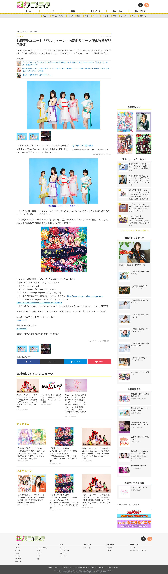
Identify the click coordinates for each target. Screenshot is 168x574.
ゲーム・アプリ (57, 16)
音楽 (86, 16)
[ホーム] (18, 32)
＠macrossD (22, 329)
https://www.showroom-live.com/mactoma (85, 296)
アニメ (45, 16)
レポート (64, 553)
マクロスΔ (23, 424)
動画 (109, 550)
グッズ (95, 16)
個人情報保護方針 (82, 567)
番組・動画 (117, 11)
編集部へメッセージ (54, 567)
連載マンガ (95, 11)
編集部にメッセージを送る (103, 154)
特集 (73, 11)
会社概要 (92, 567)
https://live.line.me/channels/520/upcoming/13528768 (39, 303)
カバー (63, 548)
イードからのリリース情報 (104, 567)
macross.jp (21, 320)
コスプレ (124, 16)
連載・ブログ (139, 11)
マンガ (70, 16)
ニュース (50, 11)
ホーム (28, 11)
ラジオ (110, 548)
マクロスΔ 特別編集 (84, 145)
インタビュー (65, 550)
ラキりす (64, 556)
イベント (105, 16)
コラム (133, 548)
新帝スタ (143, 16)
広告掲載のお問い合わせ (69, 567)
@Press (115, 567)
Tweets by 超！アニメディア (128, 505)
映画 (78, 16)
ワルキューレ (24, 470)
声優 (114, 16)
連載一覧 (87, 548)
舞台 (133, 16)
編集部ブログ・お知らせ (138, 550)
